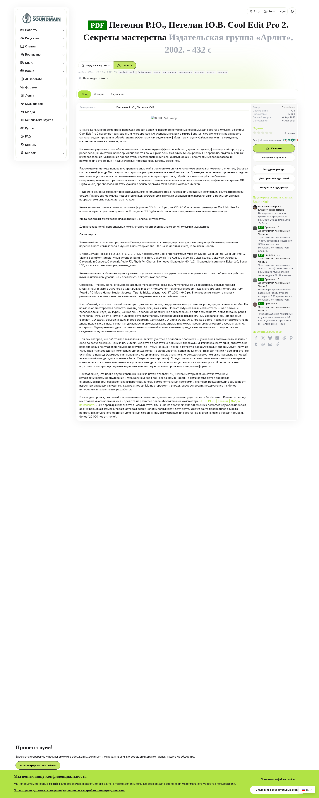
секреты (222, 72)
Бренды (31, 145)
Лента (29, 95)
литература (169, 72)
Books (29, 71)
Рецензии (32, 38)
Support (31, 153)
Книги (29, 63)
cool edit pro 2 (126, 72)
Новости (31, 30)
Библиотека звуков (39, 120)
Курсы (29, 128)
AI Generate (33, 79)
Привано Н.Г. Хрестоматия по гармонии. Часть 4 (274, 230)
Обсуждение (117, 93)
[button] (63, 30)
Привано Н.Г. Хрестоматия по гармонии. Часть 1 (274, 307)
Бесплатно (33, 54)
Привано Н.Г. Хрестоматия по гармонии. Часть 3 (274, 258)
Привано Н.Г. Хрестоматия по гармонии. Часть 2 (274, 282)
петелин (199, 72)
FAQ (28, 136)
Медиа (30, 112)
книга (157, 72)
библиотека (144, 72)
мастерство (185, 72)
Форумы (31, 87)
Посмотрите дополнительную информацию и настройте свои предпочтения (69, 790)
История (99, 93)
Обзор (84, 93)
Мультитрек (34, 104)
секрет (211, 72)
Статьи (30, 46)
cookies (54, 783)
